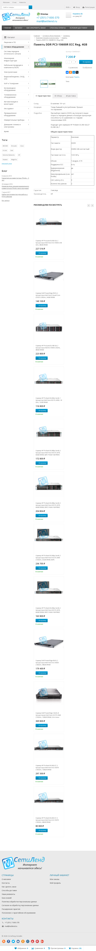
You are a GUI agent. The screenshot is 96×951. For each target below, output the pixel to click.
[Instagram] (28, 941)
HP (19, 155)
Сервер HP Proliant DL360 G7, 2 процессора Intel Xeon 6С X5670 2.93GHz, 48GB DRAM (47, 820)
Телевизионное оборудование (10, 96)
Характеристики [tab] (44, 96)
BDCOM (5, 146)
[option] (44, 84)
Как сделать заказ (9, 887)
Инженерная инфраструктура (10, 59)
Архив (6, 131)
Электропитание (10, 72)
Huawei (5, 159)
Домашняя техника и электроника (12, 125)
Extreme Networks (9, 155)
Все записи (5, 201)
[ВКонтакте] (67, 72)
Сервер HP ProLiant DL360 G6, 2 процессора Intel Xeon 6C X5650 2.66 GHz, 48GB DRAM (49, 243)
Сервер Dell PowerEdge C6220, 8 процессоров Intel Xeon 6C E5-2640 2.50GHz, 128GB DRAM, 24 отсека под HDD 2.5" (48, 715)
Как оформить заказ (36, 28)
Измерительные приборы (14, 120)
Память (76, 77)
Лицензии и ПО (10, 42)
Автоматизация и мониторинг (11, 103)
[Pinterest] (37, 941)
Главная (7, 28)
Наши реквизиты (8, 894)
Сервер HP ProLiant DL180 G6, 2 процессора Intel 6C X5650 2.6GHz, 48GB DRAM (48, 348)
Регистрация (90, 7)
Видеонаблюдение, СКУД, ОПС (14, 77)
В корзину (87, 62)
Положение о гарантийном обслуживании (18, 913)
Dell (12, 150)
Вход (78, 7)
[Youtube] (32, 941)
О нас (14, 2)
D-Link (5, 150)
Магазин (6, 2)
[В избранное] (61, 253)
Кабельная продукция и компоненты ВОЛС (13, 66)
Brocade (14, 146)
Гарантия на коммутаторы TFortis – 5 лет (15, 179)
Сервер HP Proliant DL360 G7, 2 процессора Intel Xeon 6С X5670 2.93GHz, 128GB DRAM (47, 767)
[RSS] (4, 941)
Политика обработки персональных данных (19, 901)
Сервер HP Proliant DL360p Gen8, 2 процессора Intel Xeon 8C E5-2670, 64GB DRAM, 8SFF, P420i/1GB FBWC (48, 610)
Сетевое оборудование (14, 47)
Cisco (22, 146)
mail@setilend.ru (11, 926)
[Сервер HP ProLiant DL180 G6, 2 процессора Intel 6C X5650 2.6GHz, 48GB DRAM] (48, 328)
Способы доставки (9, 890)
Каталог (18, 28)
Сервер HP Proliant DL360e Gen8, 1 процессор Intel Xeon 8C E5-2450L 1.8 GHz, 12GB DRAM (49, 400)
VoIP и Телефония (11, 83)
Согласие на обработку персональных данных (20, 905)
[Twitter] (13, 941)
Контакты (6, 883)
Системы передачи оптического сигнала (12, 52)
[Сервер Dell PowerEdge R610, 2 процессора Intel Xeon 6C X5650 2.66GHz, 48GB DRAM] (48, 643)
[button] (88, 205)
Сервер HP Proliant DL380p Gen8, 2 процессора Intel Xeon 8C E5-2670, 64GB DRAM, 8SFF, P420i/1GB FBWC (48, 505)
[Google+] (42, 941)
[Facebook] (8, 941)
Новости (22, 2)
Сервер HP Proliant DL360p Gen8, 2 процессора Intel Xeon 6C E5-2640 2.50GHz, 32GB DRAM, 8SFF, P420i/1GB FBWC (48, 557)
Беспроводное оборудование (10, 89)
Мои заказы (54, 879)
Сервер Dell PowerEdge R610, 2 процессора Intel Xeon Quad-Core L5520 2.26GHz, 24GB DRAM (48, 295)
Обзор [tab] (59, 96)
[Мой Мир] (73, 72)
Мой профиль (55, 883)
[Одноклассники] (70, 72)
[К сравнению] (57, 253)
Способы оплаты (58, 28)
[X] (77, 72)
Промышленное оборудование (10, 114)
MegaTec (14, 159)
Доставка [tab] (72, 96)
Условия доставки (78, 28)
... (91, 28)
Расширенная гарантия (11, 909)
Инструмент (9, 108)
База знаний (6, 898)
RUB (67, 7)
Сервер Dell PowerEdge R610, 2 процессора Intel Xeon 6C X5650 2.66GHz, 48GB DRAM (47, 662)
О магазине (6, 879)
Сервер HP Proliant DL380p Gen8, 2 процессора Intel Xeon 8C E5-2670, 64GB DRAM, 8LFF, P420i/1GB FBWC (48, 452)
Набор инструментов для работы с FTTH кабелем (15, 195)
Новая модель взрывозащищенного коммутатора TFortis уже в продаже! (15, 187)
